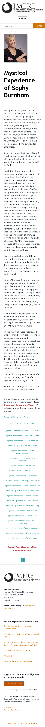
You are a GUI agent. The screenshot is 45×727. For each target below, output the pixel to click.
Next (33, 423)
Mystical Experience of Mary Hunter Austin (23, 481)
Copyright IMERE (30, 723)
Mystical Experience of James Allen (22, 446)
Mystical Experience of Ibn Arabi (23, 466)
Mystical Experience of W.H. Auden (22, 471)
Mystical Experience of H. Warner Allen (22, 441)
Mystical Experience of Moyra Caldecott (22, 528)
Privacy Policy (13, 723)
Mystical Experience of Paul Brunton (22, 511)
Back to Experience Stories (17, 417)
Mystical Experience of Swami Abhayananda (22, 431)
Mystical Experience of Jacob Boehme (22, 496)
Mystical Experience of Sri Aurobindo (22, 476)
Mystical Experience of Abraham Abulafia (22, 436)
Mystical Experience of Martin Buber (22, 516)
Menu (24, 19)
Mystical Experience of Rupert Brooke (22, 501)
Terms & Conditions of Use (14, 710)
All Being (8, 656)
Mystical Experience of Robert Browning (22, 506)
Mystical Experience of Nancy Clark (22, 538)
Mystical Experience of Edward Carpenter (22, 533)
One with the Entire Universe (17, 650)
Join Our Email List (13, 684)
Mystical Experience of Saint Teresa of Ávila (22, 486)
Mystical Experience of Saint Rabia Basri (22, 491)
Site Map (7, 707)
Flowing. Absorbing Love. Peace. (18, 661)
